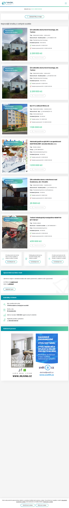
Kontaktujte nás (11, 261)
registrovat (14, 282)
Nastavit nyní (9, 289)
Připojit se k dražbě (39, 57)
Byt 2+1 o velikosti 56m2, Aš (39, 106)
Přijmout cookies (42, 505)
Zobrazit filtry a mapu (35, 17)
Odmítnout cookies (28, 505)
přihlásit (11, 284)
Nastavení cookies (48, 501)
